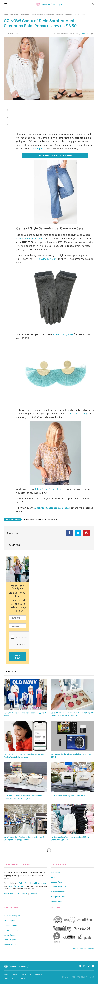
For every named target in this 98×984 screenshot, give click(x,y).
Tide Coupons (9, 920)
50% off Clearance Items (29, 238)
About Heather (10, 893)
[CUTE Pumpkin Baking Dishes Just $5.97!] (72, 777)
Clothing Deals (28, 519)
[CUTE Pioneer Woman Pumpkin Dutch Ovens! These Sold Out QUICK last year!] (25, 777)
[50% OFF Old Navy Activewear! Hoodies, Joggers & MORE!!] (25, 694)
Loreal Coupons (10, 935)
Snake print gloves (63, 334)
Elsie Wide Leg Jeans (46, 258)
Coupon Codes (41, 519)
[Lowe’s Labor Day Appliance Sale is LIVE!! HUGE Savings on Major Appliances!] (25, 819)
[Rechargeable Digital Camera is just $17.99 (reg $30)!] (72, 736)
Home (6, 14)
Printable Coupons (38, 883)
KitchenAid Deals (58, 891)
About (6, 975)
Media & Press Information (82, 948)
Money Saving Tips (15, 886)
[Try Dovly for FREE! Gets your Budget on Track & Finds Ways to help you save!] (25, 736)
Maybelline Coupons (12, 915)
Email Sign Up (26, 975)
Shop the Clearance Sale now (55, 155)
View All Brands (10, 944)
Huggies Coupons (11, 925)
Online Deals (14, 14)
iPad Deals (55, 872)
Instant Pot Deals (58, 887)
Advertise (33, 893)
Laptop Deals (56, 882)
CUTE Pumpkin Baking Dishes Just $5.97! (68, 795)
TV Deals (54, 877)
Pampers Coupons (11, 930)
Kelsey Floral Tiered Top (47, 489)
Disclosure (38, 975)
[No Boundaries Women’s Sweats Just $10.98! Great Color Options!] (72, 819)
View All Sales (56, 901)
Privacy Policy (10, 978)
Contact (14, 975)
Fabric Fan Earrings (77, 413)
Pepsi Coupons (10, 940)
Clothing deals (38, 148)
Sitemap (22, 978)
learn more (84, 34)
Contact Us (23, 893)
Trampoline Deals (58, 896)
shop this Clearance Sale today (52, 507)
